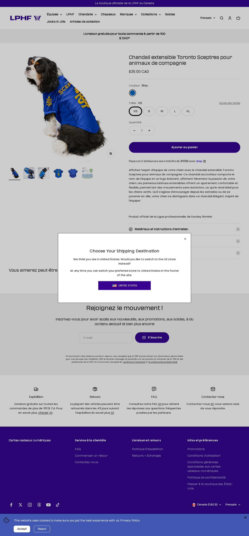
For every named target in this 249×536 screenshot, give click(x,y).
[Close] (245, 517)
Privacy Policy (130, 520)
